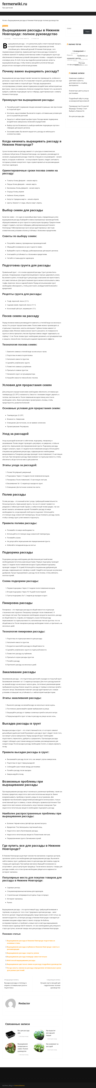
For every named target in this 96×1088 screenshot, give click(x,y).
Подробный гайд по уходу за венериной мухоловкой (79, 99)
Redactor (36, 38)
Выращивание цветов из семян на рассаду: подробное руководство (34, 964)
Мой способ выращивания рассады (21, 960)
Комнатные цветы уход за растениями (79, 92)
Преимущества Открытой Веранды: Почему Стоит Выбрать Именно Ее (78, 108)
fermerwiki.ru (14, 4)
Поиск (69, 28)
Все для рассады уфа (76, 116)
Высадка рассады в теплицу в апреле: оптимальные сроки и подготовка (15, 985)
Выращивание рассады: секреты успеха (23, 953)
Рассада (5, 26)
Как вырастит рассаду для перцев (50, 1033)
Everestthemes (19, 1085)
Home (4, 20)
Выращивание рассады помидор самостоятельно (27, 957)
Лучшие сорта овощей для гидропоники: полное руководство (50, 985)
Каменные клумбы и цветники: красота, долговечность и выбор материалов (78, 82)
